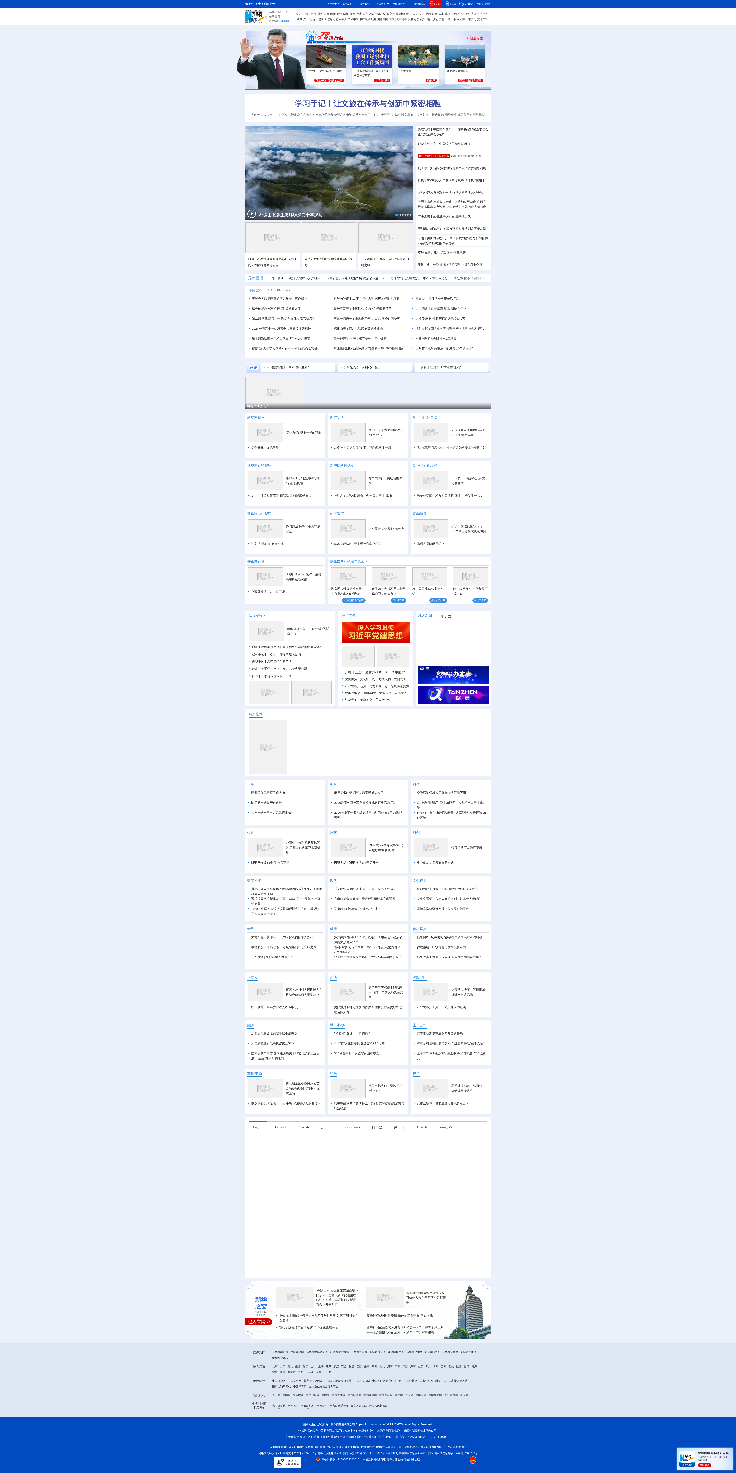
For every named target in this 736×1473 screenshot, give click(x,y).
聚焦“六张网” (373, 672)
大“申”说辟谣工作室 (354, 600)
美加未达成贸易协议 (431, 228)
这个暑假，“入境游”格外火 (386, 528)
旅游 (398, 19)
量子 (408, 13)
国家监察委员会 (339, 1427)
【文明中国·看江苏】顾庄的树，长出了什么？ (365, 910)
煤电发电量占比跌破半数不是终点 (274, 1055)
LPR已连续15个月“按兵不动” (270, 884)
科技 (395, 13)
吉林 (313, 1388)
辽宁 (305, 1388)
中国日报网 (312, 1417)
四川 (428, 1388)
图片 (460, 13)
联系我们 (316, 1458)
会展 (410, 19)
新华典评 (370, 692)
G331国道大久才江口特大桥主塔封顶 (334, 406)
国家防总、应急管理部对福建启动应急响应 (308, 278)
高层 (313, 13)
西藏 (451, 1388)
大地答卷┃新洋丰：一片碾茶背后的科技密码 (282, 959)
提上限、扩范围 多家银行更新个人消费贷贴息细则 (452, 168)
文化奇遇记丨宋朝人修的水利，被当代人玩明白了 (450, 920)
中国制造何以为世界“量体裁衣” (288, 367)
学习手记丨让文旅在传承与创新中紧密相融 (368, 103)
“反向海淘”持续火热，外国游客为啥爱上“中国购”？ (451, 447)
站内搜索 (468, 3)
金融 (299, 19)
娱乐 (423, 19)
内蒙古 (292, 1394)
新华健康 (420, 513)
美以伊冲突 (383, 699)
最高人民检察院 (378, 1427)
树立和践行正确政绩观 (434, 155)
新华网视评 (255, 417)
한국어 (399, 1149)
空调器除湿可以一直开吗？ (269, 591)
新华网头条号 (450, 1374)
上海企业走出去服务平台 (323, 1408)
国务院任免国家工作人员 (268, 792)
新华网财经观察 (259, 465)
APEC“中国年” (395, 672)
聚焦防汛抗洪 (400, 686)
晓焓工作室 (480, 600)
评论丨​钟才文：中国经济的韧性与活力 (444, 143)
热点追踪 (337, 513)
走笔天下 (401, 692)
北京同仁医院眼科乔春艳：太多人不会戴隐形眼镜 (368, 979)
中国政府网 (279, 1402)
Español (280, 1149)
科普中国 (440, 1402)
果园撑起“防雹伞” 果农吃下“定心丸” (457, 406)
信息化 (331, 19)
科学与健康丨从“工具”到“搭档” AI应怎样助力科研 (366, 298)
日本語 (377, 1149)
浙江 (336, 1388)
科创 (402, 13)
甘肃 (466, 1388)
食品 (312, 19)
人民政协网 (451, 1417)
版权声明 (339, 1458)
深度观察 (256, 615)
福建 (351, 1388)
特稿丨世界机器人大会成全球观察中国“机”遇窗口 (451, 180)
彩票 (416, 19)
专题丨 (422, 201)
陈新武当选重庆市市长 (266, 802)
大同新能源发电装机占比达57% (272, 1065)
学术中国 (353, 19)
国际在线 (298, 1417)
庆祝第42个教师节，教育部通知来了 (359, 792)
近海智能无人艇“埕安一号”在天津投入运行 (372, 278)
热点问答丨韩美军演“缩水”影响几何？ (441, 308)
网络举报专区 (484, 3)
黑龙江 (302, 1394)
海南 (413, 1388)
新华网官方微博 (339, 1374)
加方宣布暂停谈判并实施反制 (466, 228)
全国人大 (293, 1427)
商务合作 (362, 1458)
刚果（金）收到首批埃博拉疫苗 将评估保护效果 (450, 264)
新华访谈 (337, 417)
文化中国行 (367, 679)
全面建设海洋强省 (457, 71)
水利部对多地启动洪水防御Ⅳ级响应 (451, 201)
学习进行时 (303, 13)
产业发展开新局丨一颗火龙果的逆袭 (441, 1029)
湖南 (390, 1388)
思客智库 (368, 13)
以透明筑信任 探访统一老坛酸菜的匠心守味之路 (283, 969)
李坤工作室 (398, 600)
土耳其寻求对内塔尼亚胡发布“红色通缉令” (444, 348)
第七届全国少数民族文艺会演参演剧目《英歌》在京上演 (303, 1110)
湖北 (382, 1388)
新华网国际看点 (425, 417)
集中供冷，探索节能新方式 (435, 884)
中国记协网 (410, 1402)
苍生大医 (405, 71)
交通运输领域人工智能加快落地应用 (441, 792)
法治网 (464, 1417)
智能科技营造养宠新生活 (435, 192)
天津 (282, 1388)
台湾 (359, 13)
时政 (320, 13)
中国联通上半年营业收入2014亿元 (274, 1029)
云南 (443, 1388)
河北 (290, 1388)
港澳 (352, 13)
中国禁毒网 (300, 1408)
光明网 (409, 1417)
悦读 (435, 19)
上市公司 (471, 19)
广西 (405, 1388)
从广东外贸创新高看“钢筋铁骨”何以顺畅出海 (281, 495)
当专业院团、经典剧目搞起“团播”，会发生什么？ (450, 495)
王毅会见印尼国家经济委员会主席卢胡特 (279, 298)
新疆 (282, 1394)
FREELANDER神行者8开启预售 (356, 884)
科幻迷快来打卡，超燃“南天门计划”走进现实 (447, 910)
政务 (467, 13)
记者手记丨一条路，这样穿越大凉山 (276, 654)
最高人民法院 (359, 1427)
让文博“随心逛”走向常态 (267, 543)
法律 (473, 13)
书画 (428, 13)
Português (445, 1149)
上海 (321, 1388)
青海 (474, 1388)
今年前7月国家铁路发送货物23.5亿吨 (359, 1065)
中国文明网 (294, 1402)
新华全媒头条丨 (298, 628)
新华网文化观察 (425, 465)
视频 (454, 13)
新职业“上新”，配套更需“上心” (441, 367)
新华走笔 (385, 692)
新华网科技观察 (342, 465)
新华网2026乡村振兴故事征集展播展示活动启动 (449, 959)
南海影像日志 (378, 686)
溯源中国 (382, 19)
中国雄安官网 (362, 1402)
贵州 (436, 1388)
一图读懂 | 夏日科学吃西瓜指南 (272, 979)
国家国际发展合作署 (339, 1402)
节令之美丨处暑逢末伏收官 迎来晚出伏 (444, 216)
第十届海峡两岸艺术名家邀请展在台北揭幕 (281, 338)
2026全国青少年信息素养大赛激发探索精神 (281, 328)
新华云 (390, 1458)
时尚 (429, 19)
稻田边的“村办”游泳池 (466, 155)
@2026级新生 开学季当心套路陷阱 (358, 543)
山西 (298, 1388)
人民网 (276, 1417)
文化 (421, 13)
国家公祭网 (426, 1402)
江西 (359, 1388)
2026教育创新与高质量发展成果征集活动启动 (365, 802)
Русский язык (350, 1149)
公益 (441, 19)
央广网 (399, 1417)
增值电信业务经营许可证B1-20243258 (337, 1469)
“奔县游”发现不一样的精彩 (303, 432)
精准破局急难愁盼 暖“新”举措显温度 (276, 308)
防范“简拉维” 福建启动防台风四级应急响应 (435, 278)
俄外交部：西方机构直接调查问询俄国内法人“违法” (450, 328)
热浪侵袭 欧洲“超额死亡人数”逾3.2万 (440, 318)
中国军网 (421, 1417)
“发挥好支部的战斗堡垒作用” (325, 71)
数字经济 (341, 19)
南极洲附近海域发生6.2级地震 (436, 338)
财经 (339, 13)
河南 (374, 1388)
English (258, 1149)
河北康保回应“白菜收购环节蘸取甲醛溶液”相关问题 (368, 348)
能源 (404, 19)
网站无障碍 (419, 3)
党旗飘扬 (351, 679)
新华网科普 (255, 561)
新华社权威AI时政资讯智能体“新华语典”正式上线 (400, 1337)
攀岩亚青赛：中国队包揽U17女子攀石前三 (363, 308)
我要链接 (328, 1458)
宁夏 (275, 1394)
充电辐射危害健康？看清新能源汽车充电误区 (364, 920)
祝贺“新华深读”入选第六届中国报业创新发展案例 (285, 348)
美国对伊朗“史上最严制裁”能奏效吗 (451, 238)
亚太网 (461, 19)
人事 (326, 13)
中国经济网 (354, 1417)
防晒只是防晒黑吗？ (430, 543)
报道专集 (476, 38)
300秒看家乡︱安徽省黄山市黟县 (356, 1075)
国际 (333, 13)
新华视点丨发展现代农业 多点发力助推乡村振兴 (449, 979)
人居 (333, 999)
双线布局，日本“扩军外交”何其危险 (442, 252)
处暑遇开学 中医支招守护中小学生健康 (360, 338)
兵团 (311, 1394)
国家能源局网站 (458, 1402)
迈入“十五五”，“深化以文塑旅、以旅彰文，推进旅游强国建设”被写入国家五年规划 (429, 114)
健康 (434, 13)
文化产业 (482, 19)
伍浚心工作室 (438, 600)
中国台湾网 (370, 1417)
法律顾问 (351, 1458)
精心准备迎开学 (262, 215)
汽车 (306, 19)
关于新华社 (333, 3)
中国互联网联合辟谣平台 (387, 1402)
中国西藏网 (386, 1417)
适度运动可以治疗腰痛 (466, 869)
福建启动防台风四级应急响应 (466, 206)
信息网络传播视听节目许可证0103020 (443, 1469)
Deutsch (421, 1149)
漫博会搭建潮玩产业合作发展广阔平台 (443, 930)
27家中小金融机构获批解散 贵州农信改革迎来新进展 (303, 869)
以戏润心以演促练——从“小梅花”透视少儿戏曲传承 (286, 1125)
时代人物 (385, 679)
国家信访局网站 (281, 1408)
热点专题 (349, 615)
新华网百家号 (469, 1374)
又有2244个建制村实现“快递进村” (357, 930)
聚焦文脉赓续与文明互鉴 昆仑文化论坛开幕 (308, 1349)
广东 (397, 1388)
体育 (415, 13)
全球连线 (380, 13)
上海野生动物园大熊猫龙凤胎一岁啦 (271, 406)
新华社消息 (352, 692)
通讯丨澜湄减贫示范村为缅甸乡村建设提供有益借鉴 (287, 646)
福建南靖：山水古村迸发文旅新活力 (441, 969)
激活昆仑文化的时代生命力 (362, 367)
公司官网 (274, 16)
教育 (389, 13)
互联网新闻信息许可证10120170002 (292, 1469)
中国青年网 (338, 1417)
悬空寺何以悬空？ (279, 661)
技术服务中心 (377, 1458)
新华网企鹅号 (280, 1379)
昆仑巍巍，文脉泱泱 (265, 447)
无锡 (318, 1394)
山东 (367, 1388)
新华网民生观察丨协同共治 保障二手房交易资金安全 (386, 1014)
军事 (441, 13)
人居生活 (321, 19)
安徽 (344, 1388)
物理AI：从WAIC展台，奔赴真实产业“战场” (363, 495)
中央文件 (482, 13)
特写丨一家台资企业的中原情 (272, 676)
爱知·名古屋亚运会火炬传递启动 (437, 298)
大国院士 (400, 679)
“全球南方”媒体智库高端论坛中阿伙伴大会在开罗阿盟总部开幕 (427, 1319)
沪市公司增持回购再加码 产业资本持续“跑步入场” (450, 1065)
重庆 (420, 1388)
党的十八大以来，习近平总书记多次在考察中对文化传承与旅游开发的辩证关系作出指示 (311, 114)
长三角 (328, 1394)
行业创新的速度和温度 (467, 192)
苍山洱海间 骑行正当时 (387, 406)
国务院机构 (307, 1427)
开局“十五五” (353, 672)
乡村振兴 (364, 19)
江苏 (328, 1388)
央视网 (326, 1417)
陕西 (459, 1388)
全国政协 (322, 1427)
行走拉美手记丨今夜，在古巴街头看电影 (279, 668)
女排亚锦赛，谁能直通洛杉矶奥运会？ (443, 1125)
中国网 (287, 1417)
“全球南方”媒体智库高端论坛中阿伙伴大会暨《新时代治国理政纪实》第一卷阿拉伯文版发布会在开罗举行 (337, 1319)
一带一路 (450, 19)
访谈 (447, 13)
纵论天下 (351, 699)
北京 (275, 1388)
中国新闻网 (435, 1417)
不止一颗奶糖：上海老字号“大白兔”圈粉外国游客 (367, 318)
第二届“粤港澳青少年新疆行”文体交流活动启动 (283, 318)
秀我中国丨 (259, 661)
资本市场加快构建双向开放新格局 (440, 1055)
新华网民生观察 (259, 513)
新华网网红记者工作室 (347, 561)
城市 (391, 19)
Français (303, 1149)
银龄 (373, 19)
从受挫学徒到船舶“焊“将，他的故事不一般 (362, 447)
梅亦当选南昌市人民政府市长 (271, 812)
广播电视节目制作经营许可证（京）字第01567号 (390, 1469)
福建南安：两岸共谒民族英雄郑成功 (358, 328)
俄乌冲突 (366, 699)
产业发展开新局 (355, 686)
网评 (346, 13)
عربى (325, 1149)
